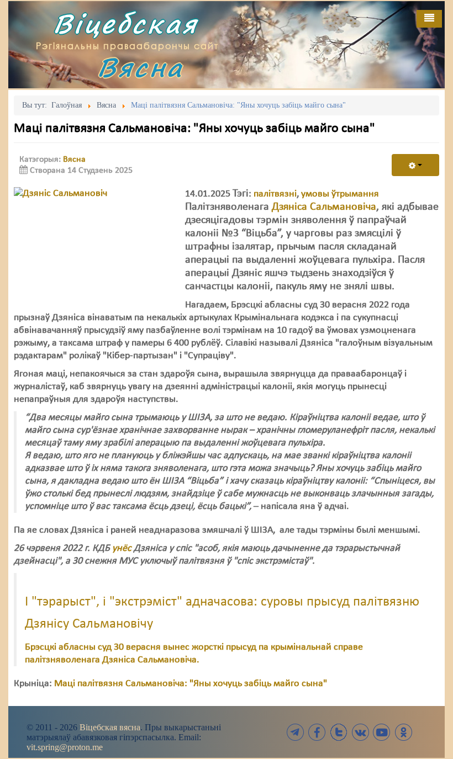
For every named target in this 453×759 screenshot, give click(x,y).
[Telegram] (295, 732)
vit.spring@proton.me (65, 747)
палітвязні (275, 194)
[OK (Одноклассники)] (403, 732)
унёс (121, 548)
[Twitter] (338, 732)
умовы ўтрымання (340, 194)
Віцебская (125, 23)
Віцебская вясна (110, 727)
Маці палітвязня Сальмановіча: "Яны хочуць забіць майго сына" (190, 683)
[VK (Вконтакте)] (360, 732)
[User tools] (415, 165)
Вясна (140, 67)
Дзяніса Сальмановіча (324, 207)
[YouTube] (381, 732)
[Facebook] (317, 732)
